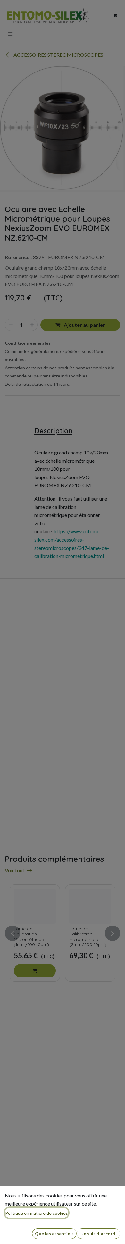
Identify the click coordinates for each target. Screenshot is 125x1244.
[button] (54, 1233)
